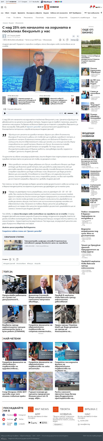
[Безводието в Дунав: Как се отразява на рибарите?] (85, 202)
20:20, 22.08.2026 (94, 191)
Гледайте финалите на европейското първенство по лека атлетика (40, 365)
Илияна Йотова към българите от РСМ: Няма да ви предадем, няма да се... (89, 162)
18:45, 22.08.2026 (86, 238)
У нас (8, 17)
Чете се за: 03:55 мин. (86, 272)
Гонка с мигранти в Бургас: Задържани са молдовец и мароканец (90, 215)
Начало (5, 23)
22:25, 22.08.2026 (86, 166)
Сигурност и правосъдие (80, 17)
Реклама (40, 333)
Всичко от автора (13, 37)
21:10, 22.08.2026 (95, 204)
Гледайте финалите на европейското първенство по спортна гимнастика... (40, 328)
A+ (74, 36)
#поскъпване (21, 263)
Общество (63, 17)
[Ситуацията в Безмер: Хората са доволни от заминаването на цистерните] (85, 188)
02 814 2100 (84, 421)
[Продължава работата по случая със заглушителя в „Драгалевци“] (14, 284)
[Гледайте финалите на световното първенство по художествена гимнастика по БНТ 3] (14, 351)
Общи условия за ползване (9, 435)
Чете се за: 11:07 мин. (88, 167)
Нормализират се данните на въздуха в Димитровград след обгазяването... (27, 101)
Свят (7, 13)
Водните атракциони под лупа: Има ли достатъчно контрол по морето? (89, 232)
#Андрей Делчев (9, 263)
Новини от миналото (59, 13)
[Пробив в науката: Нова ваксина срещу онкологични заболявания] (67, 284)
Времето (21, 13)
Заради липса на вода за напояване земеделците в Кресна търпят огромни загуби (90, 59)
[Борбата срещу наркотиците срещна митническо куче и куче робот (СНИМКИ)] (14, 314)
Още (95, 17)
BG (99, 7)
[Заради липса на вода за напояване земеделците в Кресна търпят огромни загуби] (91, 45)
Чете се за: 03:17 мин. (86, 240)
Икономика (19, 23)
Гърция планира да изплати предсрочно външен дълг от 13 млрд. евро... (39, 395)
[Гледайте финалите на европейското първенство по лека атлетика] (41, 351)
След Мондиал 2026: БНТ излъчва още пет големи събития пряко (14, 394)
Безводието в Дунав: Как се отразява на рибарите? (95, 201)
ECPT (38, 435)
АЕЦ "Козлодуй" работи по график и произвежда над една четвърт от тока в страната (95, 105)
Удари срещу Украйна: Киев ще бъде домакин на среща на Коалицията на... (66, 328)
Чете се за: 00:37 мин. (87, 256)
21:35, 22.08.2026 (86, 254)
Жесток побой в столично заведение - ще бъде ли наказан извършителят (59, 101)
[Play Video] (41, 70)
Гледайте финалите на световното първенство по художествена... (14, 365)
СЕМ (33, 435)
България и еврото (34, 13)
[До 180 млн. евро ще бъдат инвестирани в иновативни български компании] (85, 83)
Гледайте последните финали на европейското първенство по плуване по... (66, 365)
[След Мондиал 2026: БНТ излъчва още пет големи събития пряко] (14, 381)
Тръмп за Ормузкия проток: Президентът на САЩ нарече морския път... (90, 248)
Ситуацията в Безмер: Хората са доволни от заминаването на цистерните (95, 187)
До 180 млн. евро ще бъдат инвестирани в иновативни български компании (95, 82)
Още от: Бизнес (87, 31)
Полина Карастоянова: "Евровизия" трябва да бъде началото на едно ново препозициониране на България (95, 70)
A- (78, 36)
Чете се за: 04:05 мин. (94, 180)
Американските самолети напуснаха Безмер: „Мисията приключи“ (95, 173)
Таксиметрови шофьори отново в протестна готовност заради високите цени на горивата (46, 242)
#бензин (30, 263)
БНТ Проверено (75, 13)
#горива (37, 263)
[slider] (32, 113)
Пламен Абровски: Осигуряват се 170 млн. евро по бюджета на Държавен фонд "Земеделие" (95, 116)
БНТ (2, 2)
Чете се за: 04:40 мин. (94, 206)
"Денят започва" (34, 127)
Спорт (13, 13)
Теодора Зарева (15, 35)
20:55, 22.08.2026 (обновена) (86, 221)
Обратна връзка (25, 435)
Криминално (51, 17)
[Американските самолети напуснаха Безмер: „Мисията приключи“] (85, 174)
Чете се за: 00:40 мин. (87, 224)
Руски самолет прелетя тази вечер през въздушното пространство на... (65, 395)
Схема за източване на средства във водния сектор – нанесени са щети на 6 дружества (95, 93)
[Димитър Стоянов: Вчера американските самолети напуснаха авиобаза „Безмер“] (41, 284)
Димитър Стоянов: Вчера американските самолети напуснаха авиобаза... (40, 298)
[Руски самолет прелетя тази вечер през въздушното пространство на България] (67, 381)
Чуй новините (93, 13)
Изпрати (57, 424)
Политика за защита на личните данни (55, 435)
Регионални (28, 17)
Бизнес (46, 13)
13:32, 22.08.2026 (86, 270)
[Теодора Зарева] (4, 36)
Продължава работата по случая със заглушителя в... (14, 297)
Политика (40, 17)
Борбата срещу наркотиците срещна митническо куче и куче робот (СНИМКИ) (13, 328)
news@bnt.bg (85, 424)
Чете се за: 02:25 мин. (94, 193)
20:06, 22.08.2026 (94, 177)
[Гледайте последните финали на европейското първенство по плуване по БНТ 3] (67, 351)
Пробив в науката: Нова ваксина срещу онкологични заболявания (65, 298)
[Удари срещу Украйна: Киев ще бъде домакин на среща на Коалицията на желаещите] (67, 314)
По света (17, 17)
